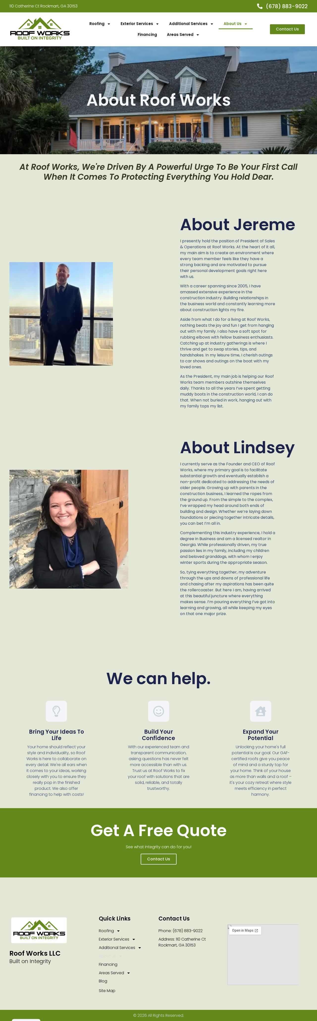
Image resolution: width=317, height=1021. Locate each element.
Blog (103, 981)
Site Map (107, 991)
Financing (147, 34)
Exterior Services (137, 23)
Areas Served (180, 34)
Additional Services (188, 23)
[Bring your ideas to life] (56, 711)
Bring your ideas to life (56, 735)
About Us (232, 23)
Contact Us (158, 859)
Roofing (97, 23)
